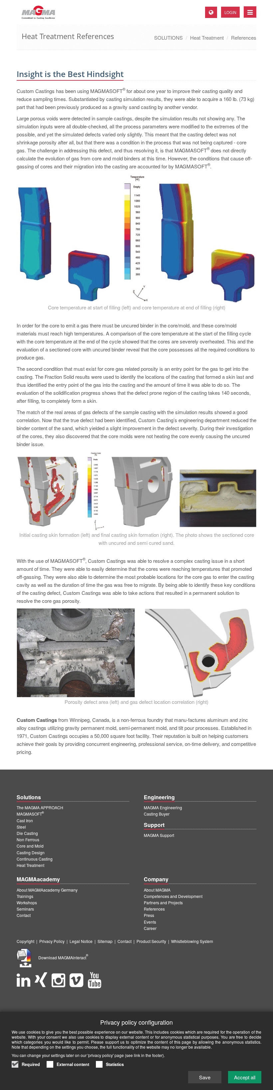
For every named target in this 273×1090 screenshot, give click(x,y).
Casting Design (31, 852)
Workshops (27, 902)
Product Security (151, 941)
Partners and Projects (163, 902)
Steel (21, 827)
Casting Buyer (156, 814)
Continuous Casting (35, 859)
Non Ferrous (28, 839)
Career (150, 928)
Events (150, 922)
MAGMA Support (159, 835)
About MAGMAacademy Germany (47, 890)
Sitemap (105, 941)
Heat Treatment (207, 37)
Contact (24, 915)
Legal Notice (81, 941)
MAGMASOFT (30, 814)
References (243, 37)
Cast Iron (25, 820)
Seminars (25, 909)
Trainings (25, 896)
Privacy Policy (52, 941)
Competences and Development (173, 896)
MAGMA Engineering (163, 807)
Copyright (25, 941)
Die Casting (27, 833)
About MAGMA (157, 890)
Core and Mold (30, 846)
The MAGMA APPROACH (40, 807)
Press (149, 915)
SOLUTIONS (168, 37)
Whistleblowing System (192, 941)
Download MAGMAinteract (63, 957)
